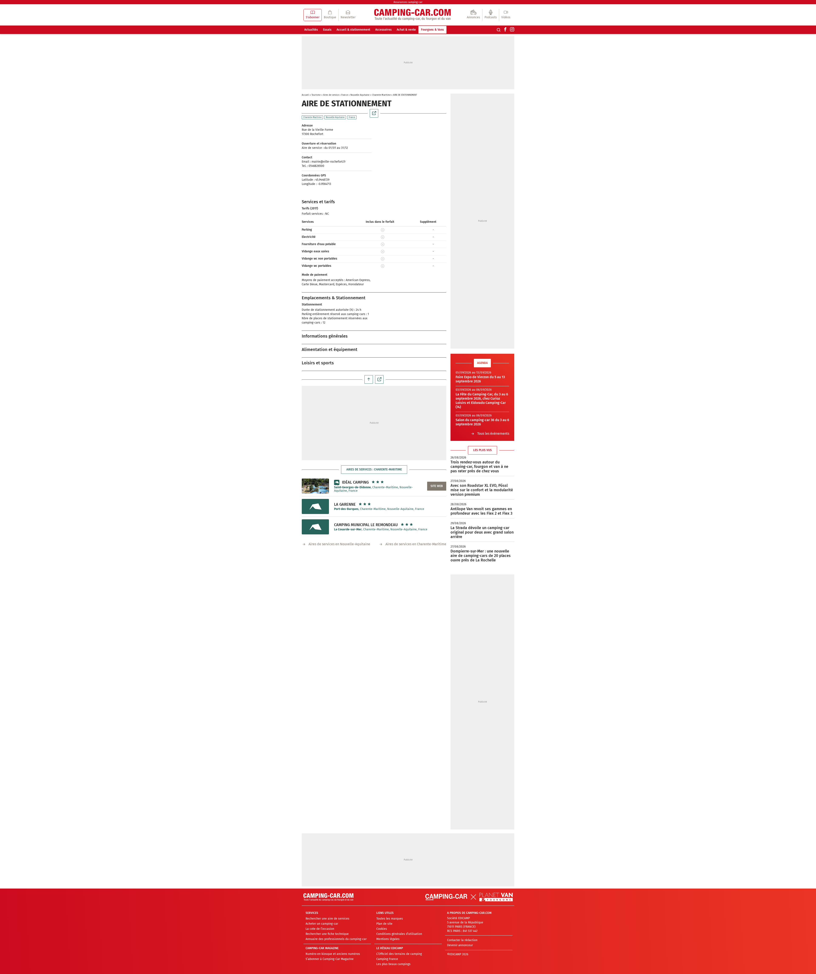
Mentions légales (388, 939)
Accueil (305, 95)
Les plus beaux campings (393, 964)
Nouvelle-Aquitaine (360, 95)
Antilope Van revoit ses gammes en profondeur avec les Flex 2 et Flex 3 (481, 511)
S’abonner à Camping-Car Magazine (330, 959)
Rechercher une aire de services (327, 918)
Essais (327, 29)
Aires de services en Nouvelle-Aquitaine (339, 544)
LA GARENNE (345, 504)
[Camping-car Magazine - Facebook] (505, 29)
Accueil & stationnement (353, 29)
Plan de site (384, 924)
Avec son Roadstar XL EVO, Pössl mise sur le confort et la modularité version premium (481, 490)
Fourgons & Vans (432, 29)
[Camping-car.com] (412, 15)
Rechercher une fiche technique (327, 934)
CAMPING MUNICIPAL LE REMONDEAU (366, 524)
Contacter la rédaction (462, 940)
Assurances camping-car (408, 2)
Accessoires (383, 29)
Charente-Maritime (381, 95)
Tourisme (316, 95)
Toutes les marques (389, 918)
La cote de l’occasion (320, 929)
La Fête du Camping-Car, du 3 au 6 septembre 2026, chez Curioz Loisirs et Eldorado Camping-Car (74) (482, 400)
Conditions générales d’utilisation (399, 934)
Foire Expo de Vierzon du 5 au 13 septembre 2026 (480, 379)
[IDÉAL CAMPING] (315, 486)
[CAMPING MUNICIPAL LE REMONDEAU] (315, 526)
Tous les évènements (493, 434)
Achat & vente (406, 29)
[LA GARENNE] (315, 506)
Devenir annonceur (460, 945)
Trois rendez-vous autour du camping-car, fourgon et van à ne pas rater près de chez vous (479, 466)
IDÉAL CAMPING (355, 482)
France (344, 95)
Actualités (311, 29)
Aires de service (331, 95)
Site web (437, 486)
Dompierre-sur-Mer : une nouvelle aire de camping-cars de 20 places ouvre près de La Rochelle (480, 555)
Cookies (381, 929)
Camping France (387, 959)
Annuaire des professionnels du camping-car (336, 939)
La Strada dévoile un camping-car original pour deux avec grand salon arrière (482, 532)
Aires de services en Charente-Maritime (415, 544)
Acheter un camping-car (322, 924)
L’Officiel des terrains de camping (399, 954)
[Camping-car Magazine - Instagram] (512, 29)
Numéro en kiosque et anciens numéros (333, 954)
